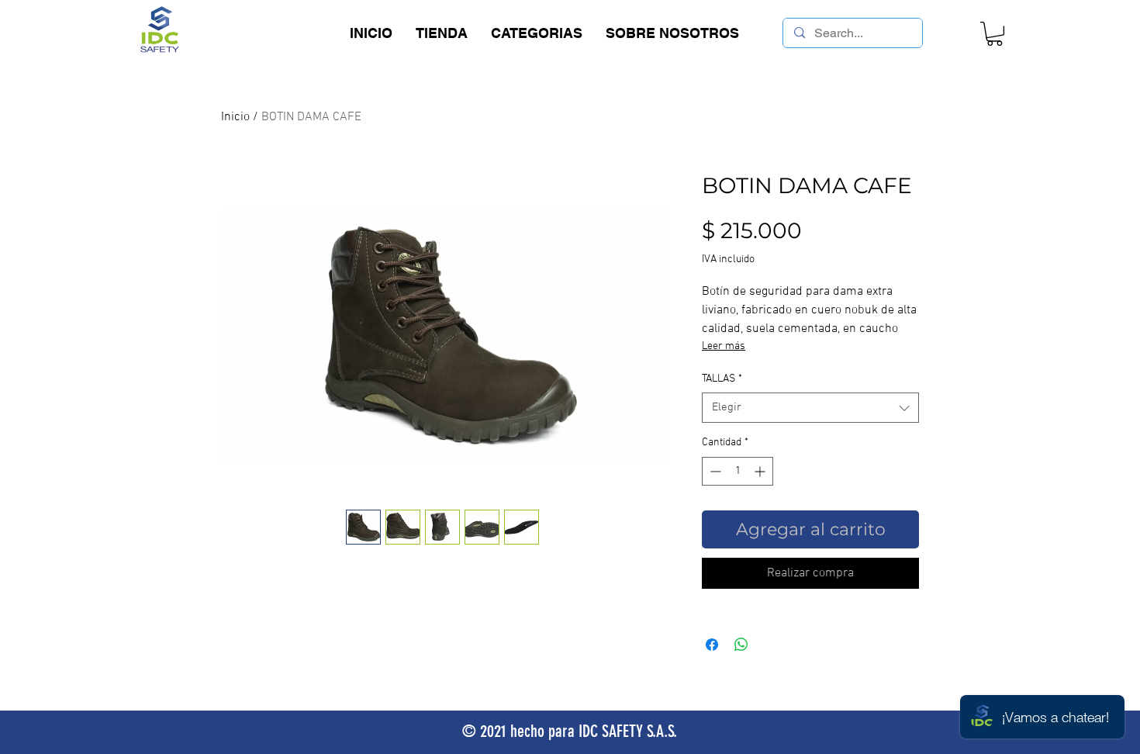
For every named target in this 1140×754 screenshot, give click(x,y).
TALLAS (722, 379)
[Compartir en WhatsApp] (741, 644)
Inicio (235, 117)
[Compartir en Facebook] (712, 644)
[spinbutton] (737, 471)
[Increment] (761, 471)
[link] (994, 34)
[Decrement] (714, 471)
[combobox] (810, 408)
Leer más (723, 346)
